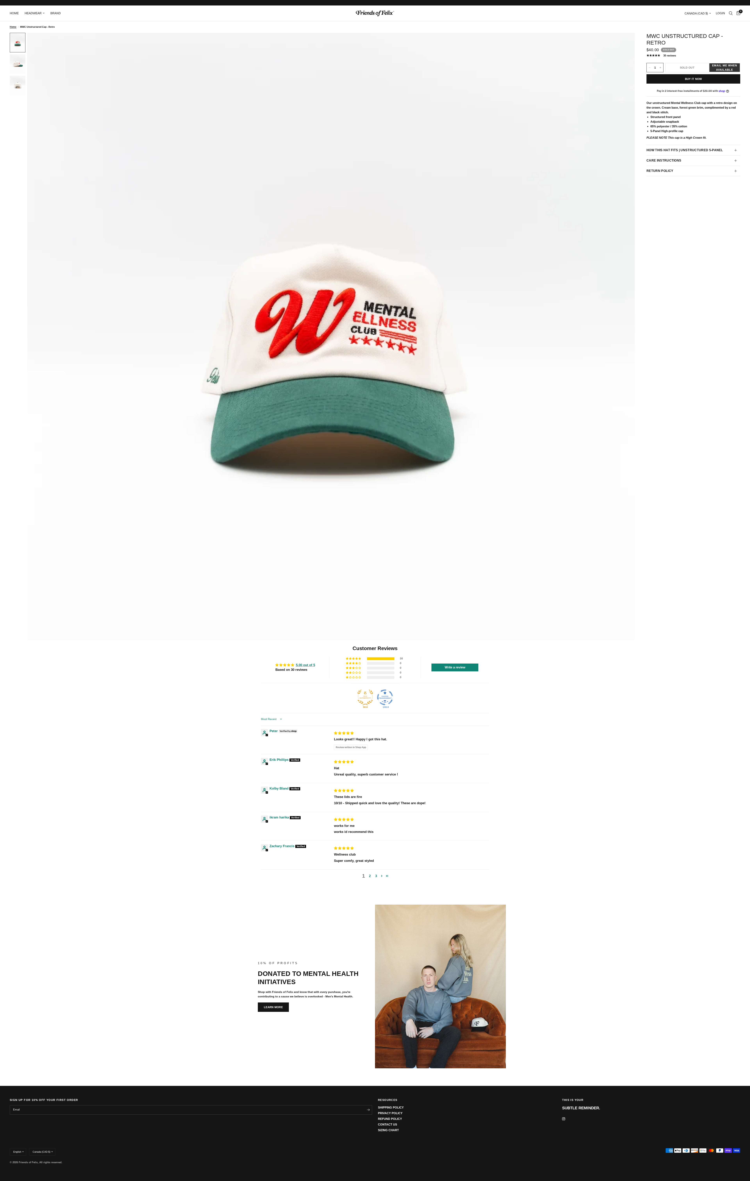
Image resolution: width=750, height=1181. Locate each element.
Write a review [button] (455, 667)
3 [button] (376, 876)
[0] (737, 13)
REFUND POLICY (390, 1118)
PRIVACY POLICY (390, 1113)
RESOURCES (387, 1100)
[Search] (731, 13)
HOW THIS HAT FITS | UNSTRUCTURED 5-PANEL (684, 150)
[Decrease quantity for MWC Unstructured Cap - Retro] (650, 67)
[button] (724, 67)
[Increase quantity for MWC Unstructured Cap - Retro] (660, 67)
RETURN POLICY (659, 170)
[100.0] (385, 697)
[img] (344, 733)
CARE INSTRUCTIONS (663, 160)
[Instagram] (566, 1119)
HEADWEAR (33, 13)
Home (13, 27)
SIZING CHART (388, 1130)
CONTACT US (387, 1124)
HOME (14, 13)
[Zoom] (626, 41)
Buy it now (693, 78)
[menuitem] (16, 13)
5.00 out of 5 (305, 665)
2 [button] (370, 876)
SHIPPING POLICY (391, 1107)
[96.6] (365, 697)
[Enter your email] (368, 1110)
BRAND (55, 13)
